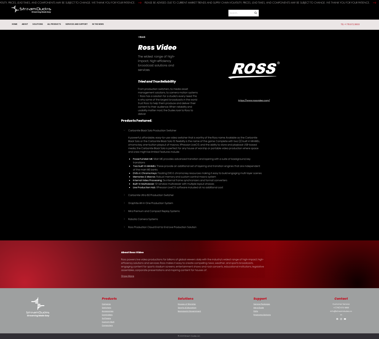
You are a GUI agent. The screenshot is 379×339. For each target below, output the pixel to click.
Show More (127, 276)
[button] (191, 130)
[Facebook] (337, 319)
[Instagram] (341, 319)
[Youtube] (345, 319)
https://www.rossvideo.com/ (254, 100)
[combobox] (243, 13)
